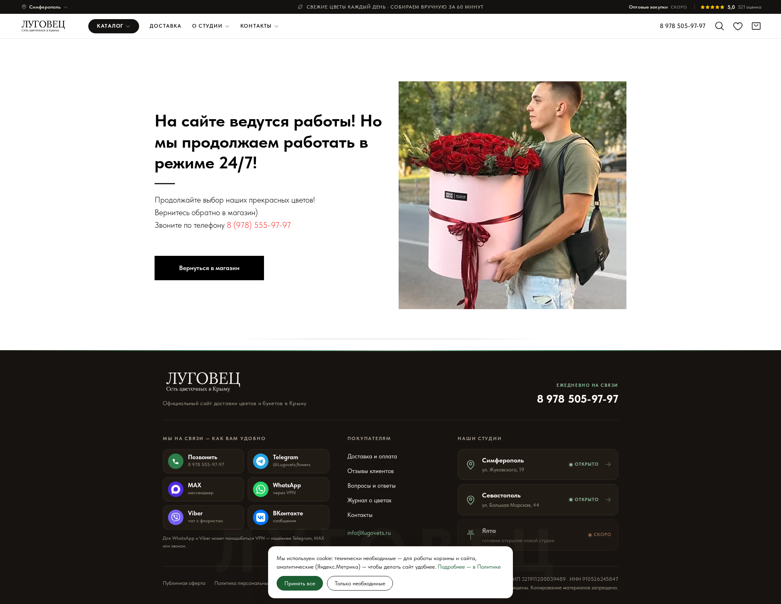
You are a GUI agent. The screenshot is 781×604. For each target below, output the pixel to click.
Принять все (299, 583)
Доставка (165, 26)
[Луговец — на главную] (46, 26)
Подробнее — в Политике (469, 566)
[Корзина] (756, 26)
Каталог (110, 26)
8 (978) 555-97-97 (259, 225)
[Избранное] (738, 26)
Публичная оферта (184, 583)
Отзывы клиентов (370, 471)
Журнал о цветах (369, 500)
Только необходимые (360, 583)
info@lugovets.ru (369, 532)
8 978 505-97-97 (682, 26)
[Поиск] (719, 26)
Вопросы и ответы (371, 485)
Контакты (256, 26)
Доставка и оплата (372, 456)
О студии (207, 26)
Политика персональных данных (251, 583)
